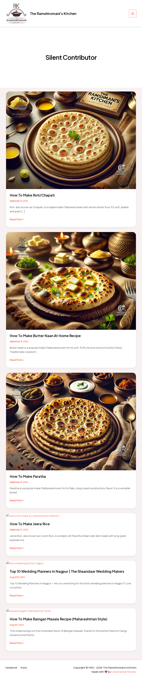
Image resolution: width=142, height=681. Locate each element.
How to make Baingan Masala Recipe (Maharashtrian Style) (58, 619)
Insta (24, 667)
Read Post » (17, 219)
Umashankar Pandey (124, 671)
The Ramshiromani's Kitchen (53, 13)
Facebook (11, 667)
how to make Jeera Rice (30, 524)
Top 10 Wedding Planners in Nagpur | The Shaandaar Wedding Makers (67, 571)
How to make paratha (28, 476)
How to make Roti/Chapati (32, 195)
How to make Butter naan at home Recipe (45, 335)
